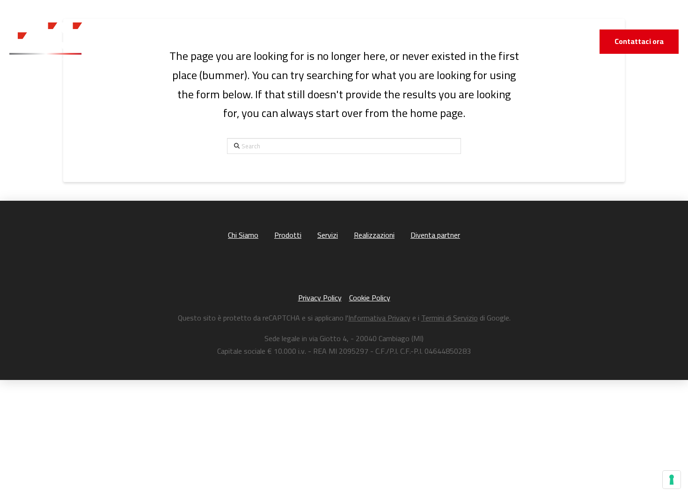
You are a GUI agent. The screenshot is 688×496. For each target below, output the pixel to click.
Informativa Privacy (379, 318)
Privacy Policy (320, 298)
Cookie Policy (369, 298)
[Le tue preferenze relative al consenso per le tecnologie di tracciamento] (672, 480)
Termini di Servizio (449, 318)
